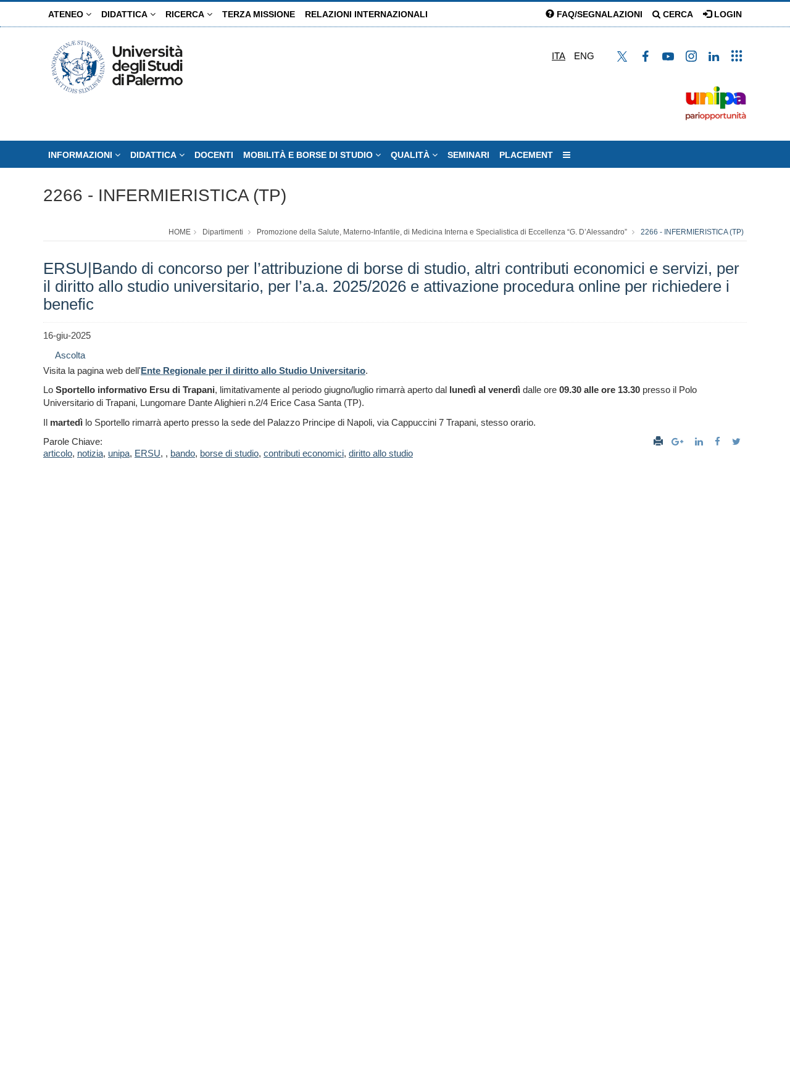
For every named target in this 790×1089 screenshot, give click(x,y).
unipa (119, 453)
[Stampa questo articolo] (658, 441)
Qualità (411, 155)
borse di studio (229, 453)
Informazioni (81, 155)
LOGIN (727, 14)
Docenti (213, 155)
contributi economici (304, 453)
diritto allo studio (381, 453)
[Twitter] (738, 441)
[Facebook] (719, 441)
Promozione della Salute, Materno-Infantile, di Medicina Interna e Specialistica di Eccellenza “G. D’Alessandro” (442, 232)
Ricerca (186, 14)
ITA (558, 56)
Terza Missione (258, 14)
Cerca (676, 14)
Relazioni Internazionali (366, 14)
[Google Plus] (679, 441)
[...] (566, 155)
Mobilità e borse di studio (309, 155)
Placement (526, 155)
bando (182, 453)
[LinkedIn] (700, 441)
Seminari (468, 155)
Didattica (125, 14)
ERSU (147, 453)
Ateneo (67, 14)
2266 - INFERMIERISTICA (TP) (164, 195)
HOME (179, 232)
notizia (90, 453)
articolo (57, 453)
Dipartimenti (222, 232)
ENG (584, 56)
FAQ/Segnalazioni (598, 14)
